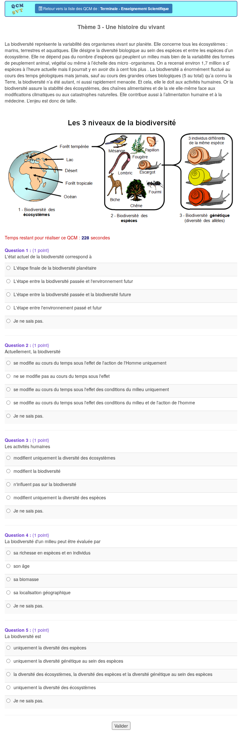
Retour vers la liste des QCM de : (105, 8)
